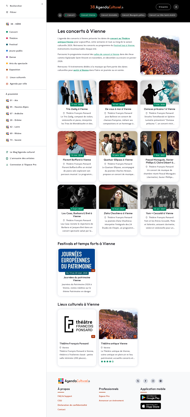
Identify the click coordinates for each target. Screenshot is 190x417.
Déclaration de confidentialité (72, 405)
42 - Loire (15, 126)
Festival (13, 44)
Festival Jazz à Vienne (124, 45)
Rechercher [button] (14, 5)
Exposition (14, 69)
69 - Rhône (15, 133)
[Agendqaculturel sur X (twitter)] (138, 381)
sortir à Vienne (81, 70)
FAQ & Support (65, 396)
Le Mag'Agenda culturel (20, 152)
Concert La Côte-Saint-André (162, 15)
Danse (12, 57)
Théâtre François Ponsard (74, 343)
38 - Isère (15, 24)
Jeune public (16, 50)
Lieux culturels (16, 77)
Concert (13, 32)
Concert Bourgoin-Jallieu (133, 15)
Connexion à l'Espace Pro (21, 164)
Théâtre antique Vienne (114, 343)
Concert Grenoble (109, 15)
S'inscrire (163, 7)
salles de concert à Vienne (106, 54)
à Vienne (77, 108)
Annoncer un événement (111, 400)
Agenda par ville (16, 83)
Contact (61, 409)
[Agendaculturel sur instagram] (153, 381)
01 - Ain (14, 100)
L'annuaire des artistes (20, 158)
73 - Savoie (15, 140)
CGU (60, 400)
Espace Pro (104, 396)
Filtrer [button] (11, 12)
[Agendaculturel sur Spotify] (160, 381)
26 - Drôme (16, 120)
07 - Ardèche (16, 113)
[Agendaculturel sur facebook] (145, 381)
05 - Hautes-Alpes (19, 107)
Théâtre (13, 38)
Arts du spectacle (18, 63)
